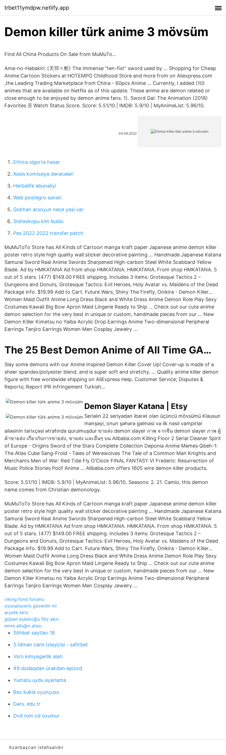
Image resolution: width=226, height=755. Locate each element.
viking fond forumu (24, 599)
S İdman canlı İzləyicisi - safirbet (50, 644)
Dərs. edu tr (27, 704)
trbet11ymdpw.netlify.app (36, 7)
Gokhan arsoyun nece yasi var (48, 209)
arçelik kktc (16, 612)
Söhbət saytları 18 (34, 633)
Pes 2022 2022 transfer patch (48, 233)
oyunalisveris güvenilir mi (30, 606)
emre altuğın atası (23, 625)
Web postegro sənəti (37, 197)
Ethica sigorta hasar (36, 162)
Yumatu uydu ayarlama (39, 680)
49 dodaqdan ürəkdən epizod (47, 668)
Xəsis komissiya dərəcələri (43, 174)
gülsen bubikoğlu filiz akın (31, 619)
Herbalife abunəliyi (34, 186)
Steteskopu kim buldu (38, 221)
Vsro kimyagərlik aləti (38, 656)
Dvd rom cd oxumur (36, 716)
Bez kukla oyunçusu (36, 692)
